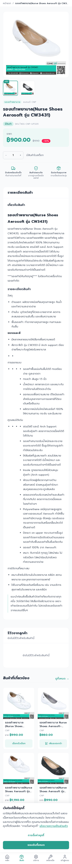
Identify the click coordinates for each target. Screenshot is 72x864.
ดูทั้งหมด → (62, 679)
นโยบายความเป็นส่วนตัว (54, 826)
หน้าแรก (7, 3)
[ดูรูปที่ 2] (27, 88)
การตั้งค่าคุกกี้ (36, 835)
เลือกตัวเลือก (18, 743)
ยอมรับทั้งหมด (36, 845)
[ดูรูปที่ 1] (10, 88)
